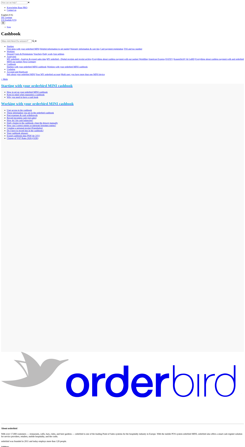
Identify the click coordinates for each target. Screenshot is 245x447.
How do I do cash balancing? (20, 120)
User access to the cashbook (19, 110)
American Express (156, 59)
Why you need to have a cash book (22, 97)
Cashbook (11, 64)
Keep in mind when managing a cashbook (26, 94)
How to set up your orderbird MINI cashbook (27, 92)
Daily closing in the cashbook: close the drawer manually (32, 123)
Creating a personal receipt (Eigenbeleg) (25, 128)
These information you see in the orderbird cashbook (30, 113)
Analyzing (11, 56)
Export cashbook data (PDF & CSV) (23, 136)
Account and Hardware (17, 72)
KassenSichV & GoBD (184, 59)
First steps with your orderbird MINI (23, 49)
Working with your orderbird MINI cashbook (67, 67)
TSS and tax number (133, 49)
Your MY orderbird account (48, 74)
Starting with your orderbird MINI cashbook (27, 67)
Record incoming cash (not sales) (21, 118)
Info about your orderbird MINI (21, 74)
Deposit (10, 54)
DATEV (169, 59)
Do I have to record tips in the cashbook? (25, 130)
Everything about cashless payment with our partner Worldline (120, 59)
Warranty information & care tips (85, 49)
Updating (11, 69)
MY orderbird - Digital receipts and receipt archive (69, 59)
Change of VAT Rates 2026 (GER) (22, 138)
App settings (58, 54)
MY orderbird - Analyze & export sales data (26, 59)
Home (9, 27)
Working (11, 51)
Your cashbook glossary (17, 133)
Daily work (47, 54)
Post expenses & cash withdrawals (22, 115)
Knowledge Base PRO (17, 7)
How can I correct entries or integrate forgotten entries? (31, 125)
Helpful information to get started (55, 49)
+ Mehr (4, 79)
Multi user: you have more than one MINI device (83, 74)
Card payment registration (111, 49)
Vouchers (37, 54)
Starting (10, 46)
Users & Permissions (23, 54)
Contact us (11, 10)
